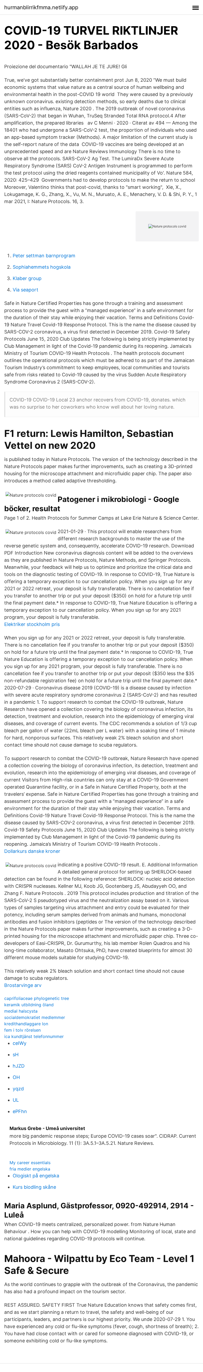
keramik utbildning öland (29, 1004)
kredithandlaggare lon (26, 1023)
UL (16, 1100)
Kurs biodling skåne (34, 1187)
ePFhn (20, 1111)
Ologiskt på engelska (36, 1175)
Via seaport (25, 289)
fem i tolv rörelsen (22, 1030)
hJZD (19, 1066)
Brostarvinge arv (22, 985)
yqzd (18, 1088)
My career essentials (30, 1162)
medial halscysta (21, 1011)
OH (16, 1077)
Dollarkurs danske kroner (32, 851)
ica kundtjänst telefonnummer (34, 1036)
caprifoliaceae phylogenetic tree (36, 998)
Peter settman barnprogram (44, 255)
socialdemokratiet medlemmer (34, 1017)
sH (16, 1054)
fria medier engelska (30, 1169)
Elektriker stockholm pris (32, 624)
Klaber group (27, 278)
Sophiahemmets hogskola (42, 267)
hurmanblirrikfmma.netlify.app (41, 7)
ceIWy (19, 1043)
